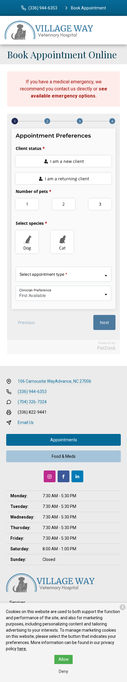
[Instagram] (50, 476)
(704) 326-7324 (32, 401)
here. (22, 648)
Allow (63, 659)
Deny (63, 671)
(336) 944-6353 (32, 391)
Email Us (26, 422)
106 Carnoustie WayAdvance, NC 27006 (54, 381)
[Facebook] (63, 476)
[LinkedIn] (77, 476)
